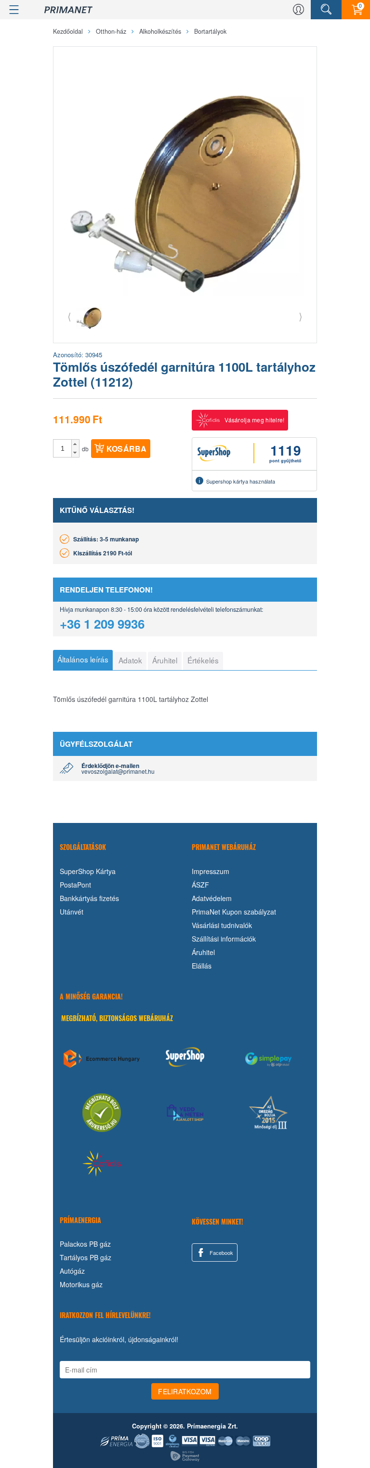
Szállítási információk (224, 938)
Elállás (201, 965)
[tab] (83, 660)
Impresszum (210, 871)
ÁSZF (200, 884)
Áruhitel (203, 952)
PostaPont (75, 884)
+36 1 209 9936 (102, 624)
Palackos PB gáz (85, 1244)
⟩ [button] (301, 316)
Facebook (220, 1252)
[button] (75, 444)
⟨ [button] (69, 316)
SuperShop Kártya (88, 871)
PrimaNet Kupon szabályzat (234, 911)
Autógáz (72, 1271)
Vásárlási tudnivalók (222, 925)
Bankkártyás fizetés (89, 898)
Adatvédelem (212, 898)
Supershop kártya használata (240, 481)
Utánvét (71, 911)
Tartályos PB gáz (85, 1257)
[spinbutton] (62, 448)
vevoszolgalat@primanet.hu (118, 771)
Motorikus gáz (81, 1284)
